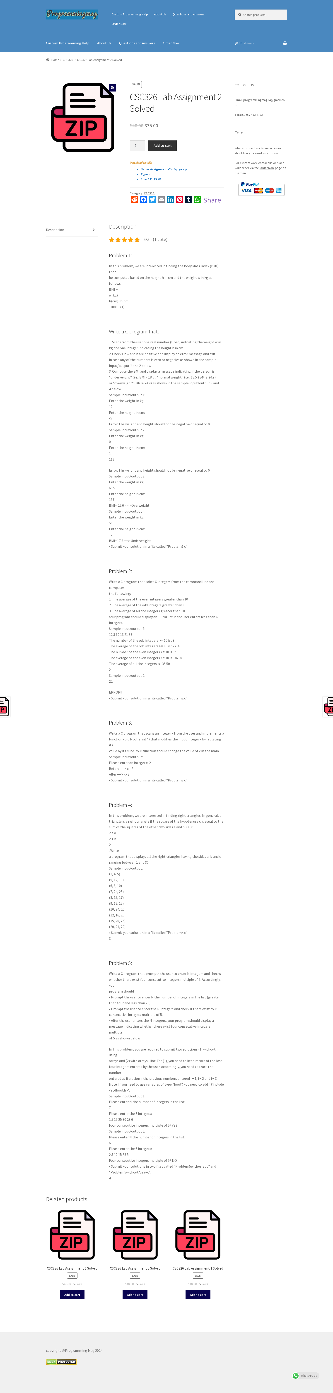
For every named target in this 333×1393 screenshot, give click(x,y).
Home (55, 60)
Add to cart (163, 145)
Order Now (119, 24)
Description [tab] (55, 229)
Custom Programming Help (130, 14)
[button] (112, 88)
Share (212, 200)
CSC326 (68, 60)
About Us (160, 14)
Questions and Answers (189, 14)
